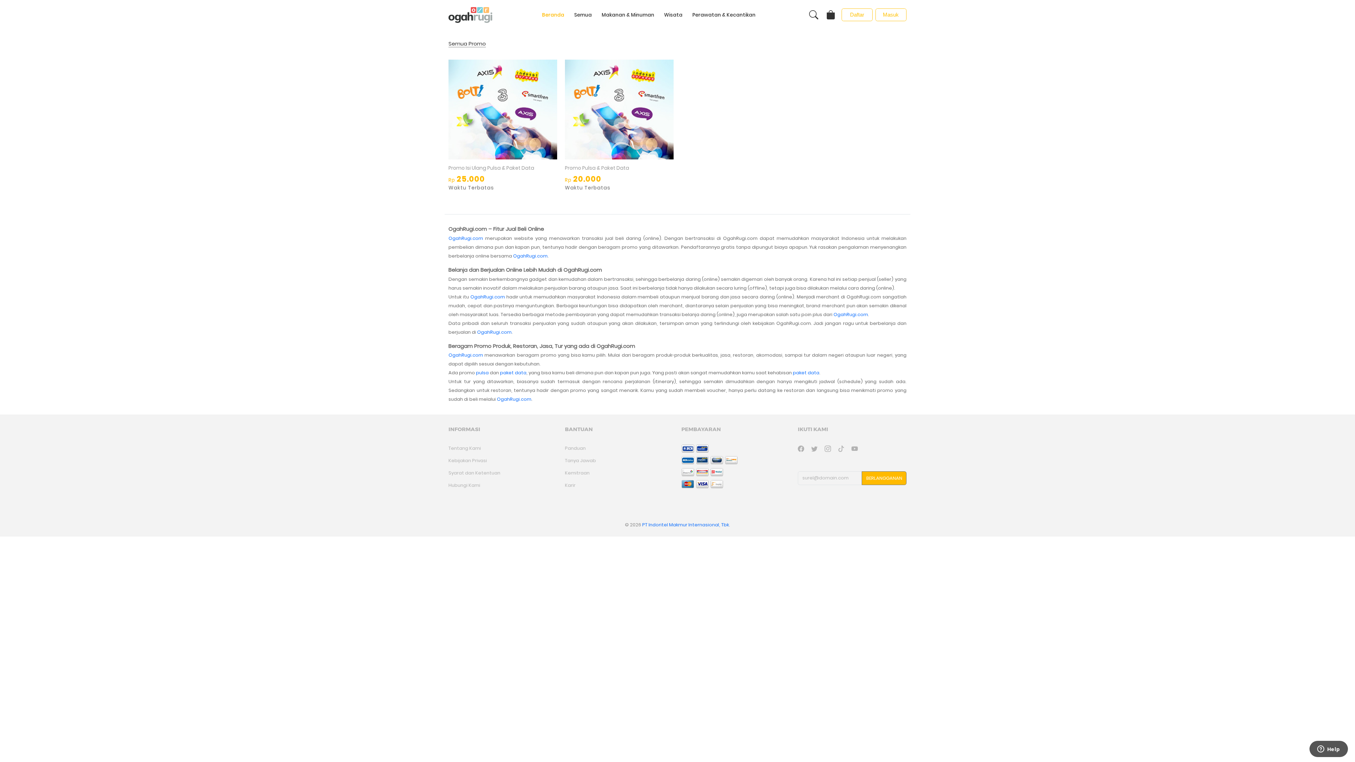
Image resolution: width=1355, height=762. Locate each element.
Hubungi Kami (464, 485)
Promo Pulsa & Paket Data (597, 167)
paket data (513, 372)
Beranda (553, 14)
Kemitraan (577, 473)
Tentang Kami (464, 448)
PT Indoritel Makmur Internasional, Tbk (685, 524)
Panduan (575, 448)
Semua (583, 14)
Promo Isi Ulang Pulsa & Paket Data (491, 167)
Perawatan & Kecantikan (723, 14)
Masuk (891, 15)
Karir (570, 485)
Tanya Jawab (580, 460)
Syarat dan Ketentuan (474, 473)
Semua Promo (467, 44)
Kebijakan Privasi (467, 460)
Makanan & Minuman (628, 14)
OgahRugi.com (465, 238)
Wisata (673, 14)
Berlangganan (884, 478)
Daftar (857, 15)
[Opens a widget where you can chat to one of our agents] (1328, 749)
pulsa (482, 372)
